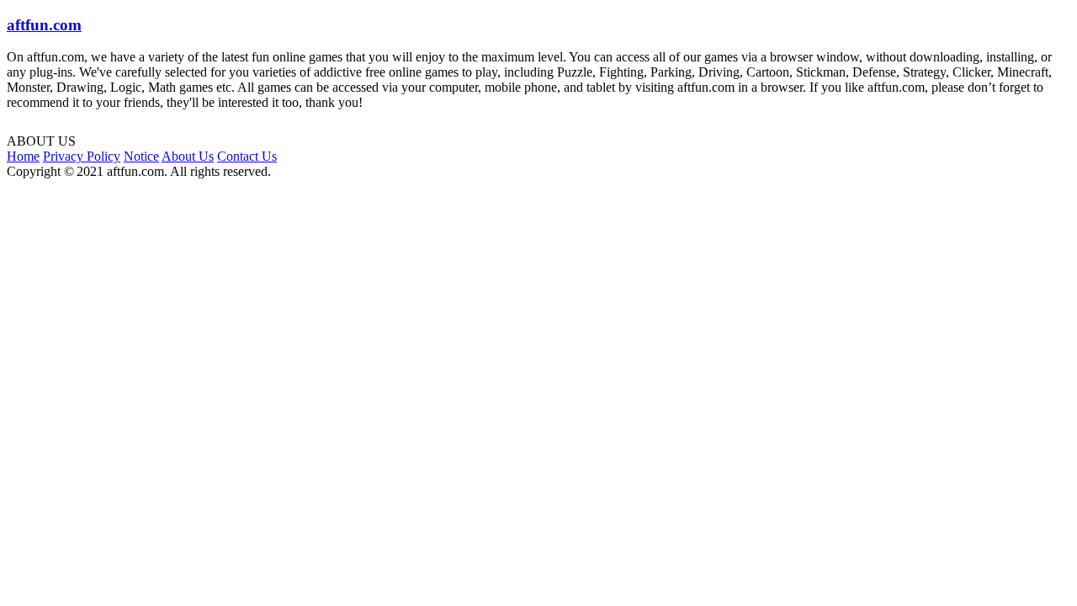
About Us (188, 156)
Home (23, 156)
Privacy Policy (81, 156)
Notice (141, 156)
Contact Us (247, 156)
